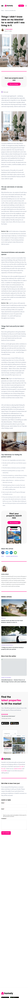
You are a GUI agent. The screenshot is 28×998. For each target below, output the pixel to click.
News (2, 10)
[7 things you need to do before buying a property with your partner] (14, 634)
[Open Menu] (2, 5)
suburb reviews (18, 768)
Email (3, 809)
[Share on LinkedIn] (11, 552)
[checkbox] (1, 815)
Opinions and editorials (10, 10)
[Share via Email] (15, 552)
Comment (4, 818)
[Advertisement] (14, 1)
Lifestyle (3, 618)
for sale (21, 766)
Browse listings (14, 84)
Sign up (21, 5)
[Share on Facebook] (3, 552)
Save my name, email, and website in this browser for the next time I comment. (15, 815)
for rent (3, 768)
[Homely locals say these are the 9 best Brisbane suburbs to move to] (14, 607)
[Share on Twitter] (7, 552)
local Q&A (4, 770)
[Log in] (26, 6)
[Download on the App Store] (5, 723)
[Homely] (14, 759)
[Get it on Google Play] (14, 723)
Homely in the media (6, 677)
